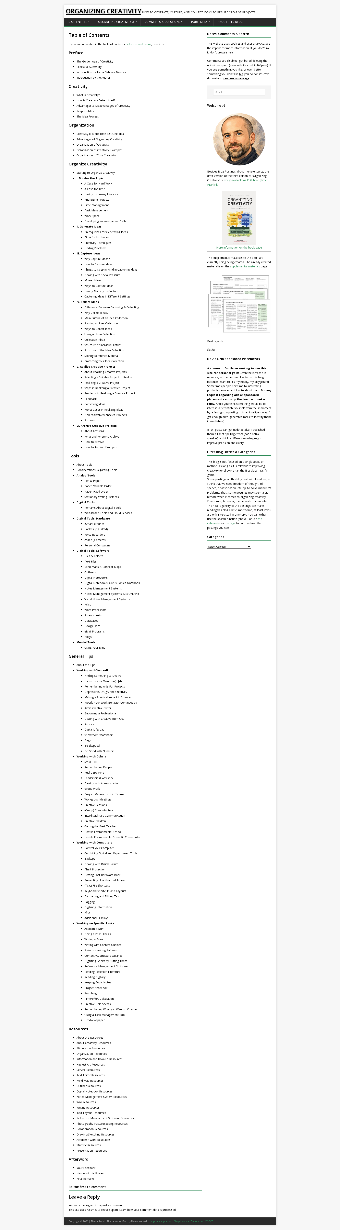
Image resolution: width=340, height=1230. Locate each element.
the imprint (214, 48)
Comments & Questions (162, 22)
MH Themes (109, 1221)
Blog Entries (77, 22)
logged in (91, 1205)
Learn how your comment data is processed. (147, 1210)
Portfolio (199, 22)
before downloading (138, 44)
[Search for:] (239, 92)
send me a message (236, 78)
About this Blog (230, 22)
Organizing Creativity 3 (116, 22)
